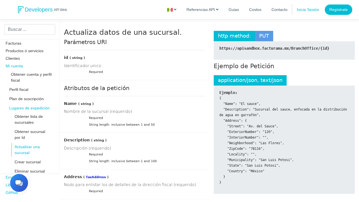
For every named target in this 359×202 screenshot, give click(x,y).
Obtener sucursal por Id (30, 134)
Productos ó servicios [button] (24, 51)
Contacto (279, 9)
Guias (234, 9)
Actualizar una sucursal (27, 149)
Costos (255, 9)
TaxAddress (96, 177)
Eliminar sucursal (30, 171)
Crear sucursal (28, 162)
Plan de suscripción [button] (26, 99)
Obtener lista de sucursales (29, 119)
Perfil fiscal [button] (18, 89)
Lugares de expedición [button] (29, 108)
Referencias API (201, 9)
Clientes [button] (13, 58)
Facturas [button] (13, 43)
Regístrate (338, 9)
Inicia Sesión (308, 9)
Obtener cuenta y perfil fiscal (31, 77)
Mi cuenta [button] (14, 66)
